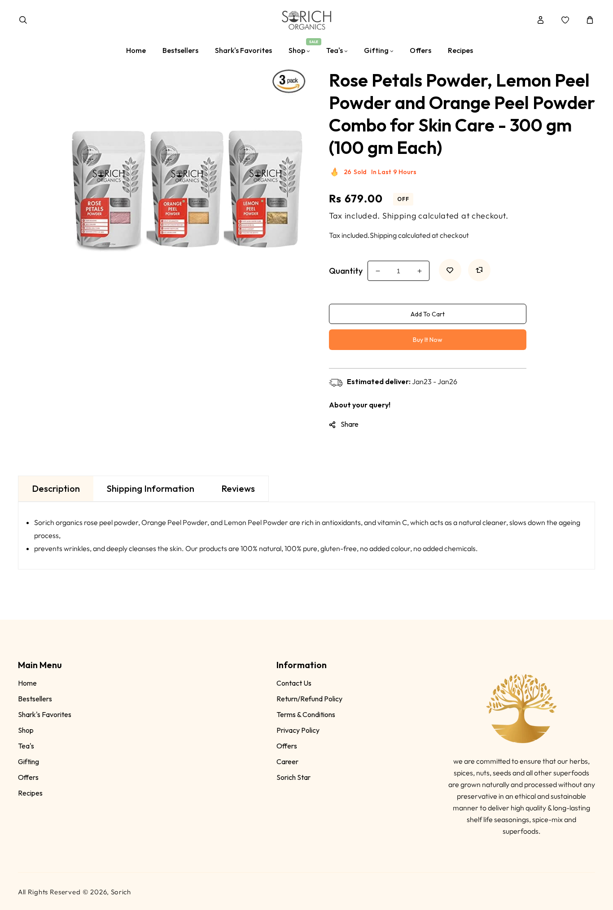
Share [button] (350, 424)
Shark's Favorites (44, 714)
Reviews (238, 488)
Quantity (346, 271)
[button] (23, 20)
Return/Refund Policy (309, 698)
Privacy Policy (298, 730)
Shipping (399, 215)
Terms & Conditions (305, 714)
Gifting (28, 761)
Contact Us (293, 682)
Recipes (30, 792)
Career (287, 761)
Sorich (121, 892)
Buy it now (427, 340)
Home (27, 682)
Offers (28, 777)
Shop (26, 730)
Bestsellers (35, 698)
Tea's (26, 745)
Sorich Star (293, 777)
